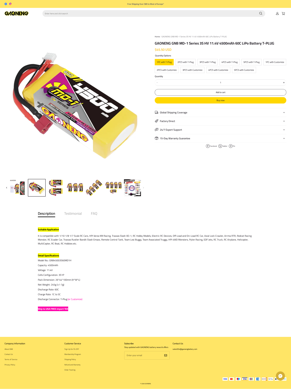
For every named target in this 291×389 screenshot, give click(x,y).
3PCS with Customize (192, 70)
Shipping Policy (70, 359)
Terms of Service (11, 359)
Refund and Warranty (72, 364)
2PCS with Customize (167, 70)
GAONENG (148, 383)
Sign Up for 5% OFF (71, 349)
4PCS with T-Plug (229, 62)
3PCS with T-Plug (207, 62)
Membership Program (72, 354)
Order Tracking (69, 370)
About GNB (9, 349)
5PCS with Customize (244, 70)
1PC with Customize (274, 62)
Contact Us (9, 354)
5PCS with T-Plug (251, 62)
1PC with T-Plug (164, 62)
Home (157, 36)
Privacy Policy (10, 364)
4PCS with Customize (218, 70)
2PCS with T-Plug (185, 62)
